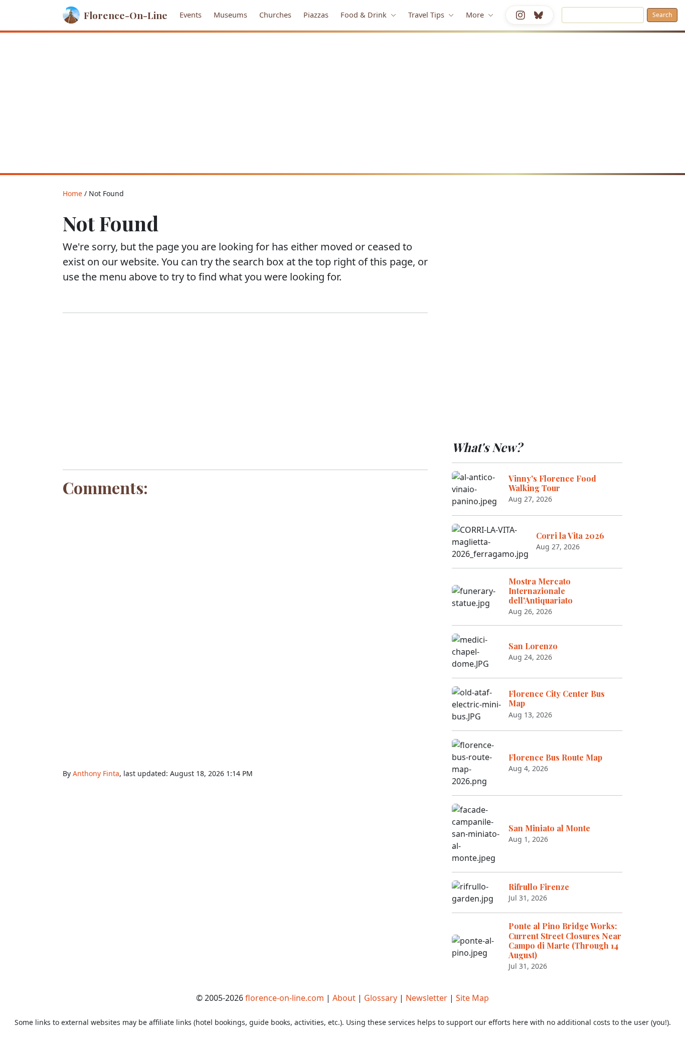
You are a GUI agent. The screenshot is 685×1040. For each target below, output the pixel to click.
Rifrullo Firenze (538, 886)
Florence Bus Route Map (555, 757)
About (344, 997)
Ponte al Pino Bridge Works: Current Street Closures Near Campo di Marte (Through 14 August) (564, 940)
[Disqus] (245, 626)
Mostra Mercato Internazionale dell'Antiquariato (540, 591)
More (476, 15)
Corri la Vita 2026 (570, 535)
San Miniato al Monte (549, 828)
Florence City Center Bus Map (556, 698)
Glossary (380, 997)
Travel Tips (427, 15)
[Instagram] (520, 15)
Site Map (472, 997)
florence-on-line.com (284, 997)
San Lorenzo (533, 646)
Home (72, 193)
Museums (230, 15)
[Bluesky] (538, 15)
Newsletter (426, 997)
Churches (275, 15)
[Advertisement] (342, 103)
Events (191, 15)
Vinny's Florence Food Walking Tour (552, 483)
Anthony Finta (96, 773)
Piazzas (315, 15)
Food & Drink (364, 15)
